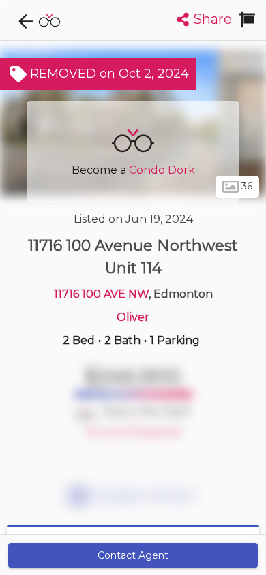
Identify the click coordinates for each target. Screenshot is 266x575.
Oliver (133, 317)
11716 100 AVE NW (101, 294)
